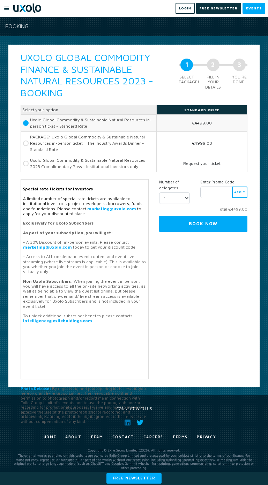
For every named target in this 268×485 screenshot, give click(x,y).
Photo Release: (36, 388)
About (73, 437)
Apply (239, 192)
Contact (123, 437)
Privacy (206, 437)
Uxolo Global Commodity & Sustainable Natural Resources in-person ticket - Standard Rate (91, 123)
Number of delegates (169, 185)
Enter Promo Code (217, 182)
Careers (153, 437)
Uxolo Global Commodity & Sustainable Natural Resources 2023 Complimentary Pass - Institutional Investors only (87, 163)
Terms (180, 437)
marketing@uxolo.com (111, 208)
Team (96, 437)
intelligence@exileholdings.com (57, 320)
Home (50, 437)
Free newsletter (134, 478)
